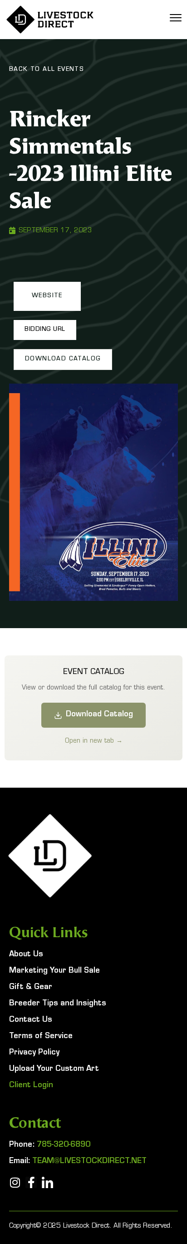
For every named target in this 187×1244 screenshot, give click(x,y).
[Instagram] (14, 1182)
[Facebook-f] (31, 1182)
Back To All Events (46, 70)
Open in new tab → (94, 740)
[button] (47, 296)
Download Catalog (99, 715)
